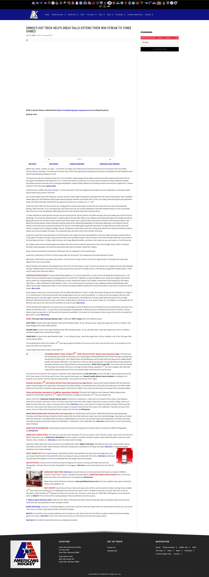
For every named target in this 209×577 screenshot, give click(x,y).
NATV (83, 15)
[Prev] (49, 159)
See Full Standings (159, 49)
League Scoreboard (77, 164)
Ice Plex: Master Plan (135, 15)
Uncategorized (47, 35)
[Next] (110, 159)
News (109, 15)
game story (51, 186)
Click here (101, 456)
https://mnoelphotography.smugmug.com (73, 110)
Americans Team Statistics (110, 164)
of (79, 159)
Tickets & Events (57, 15)
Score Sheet (53, 164)
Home (47, 15)
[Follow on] (109, 555)
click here (51, 458)
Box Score (32, 164)
